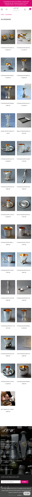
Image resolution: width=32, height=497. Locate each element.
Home (2, 14)
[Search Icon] (6, 9)
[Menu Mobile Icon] (2, 9)
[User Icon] (25, 9)
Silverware (8, 14)
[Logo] (16, 9)
